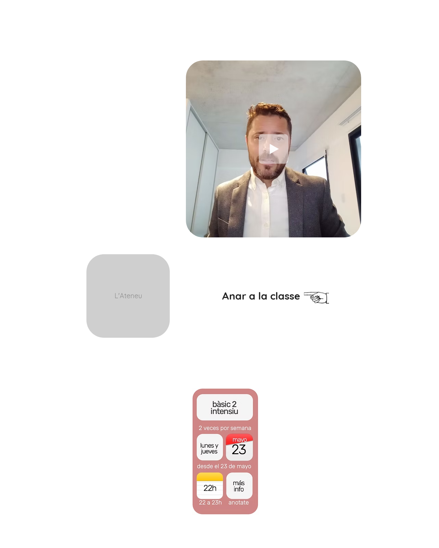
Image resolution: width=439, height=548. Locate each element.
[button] (352, 229)
